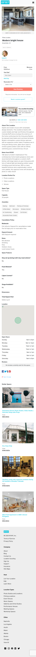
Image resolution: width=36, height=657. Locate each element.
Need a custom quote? (18, 99)
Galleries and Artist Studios (13, 604)
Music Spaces (8, 601)
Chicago (6, 639)
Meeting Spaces (9, 609)
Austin (6, 627)
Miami (6, 630)
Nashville (7, 621)
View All (6, 642)
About (6, 551)
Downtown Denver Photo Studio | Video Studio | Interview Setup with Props (17, 411)
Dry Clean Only (7, 446)
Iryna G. (4, 58)
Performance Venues (11, 606)
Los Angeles (8, 624)
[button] (4, 397)
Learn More (7, 584)
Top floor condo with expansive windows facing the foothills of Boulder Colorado (17, 480)
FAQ (5, 581)
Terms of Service (9, 538)
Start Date (7, 72)
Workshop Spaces (9, 611)
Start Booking (18, 89)
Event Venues (8, 599)
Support (6, 564)
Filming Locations (9, 596)
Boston (6, 636)
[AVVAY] (6, 532)
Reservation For (8, 82)
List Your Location (9, 579)
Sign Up (6, 561)
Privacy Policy (8, 541)
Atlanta (6, 633)
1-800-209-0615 (22, 120)
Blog (5, 553)
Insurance (7, 566)
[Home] (5, 2)
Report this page (7, 376)
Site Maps (7, 569)
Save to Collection (7, 47)
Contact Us (7, 556)
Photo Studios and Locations (13, 593)
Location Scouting (9, 558)
